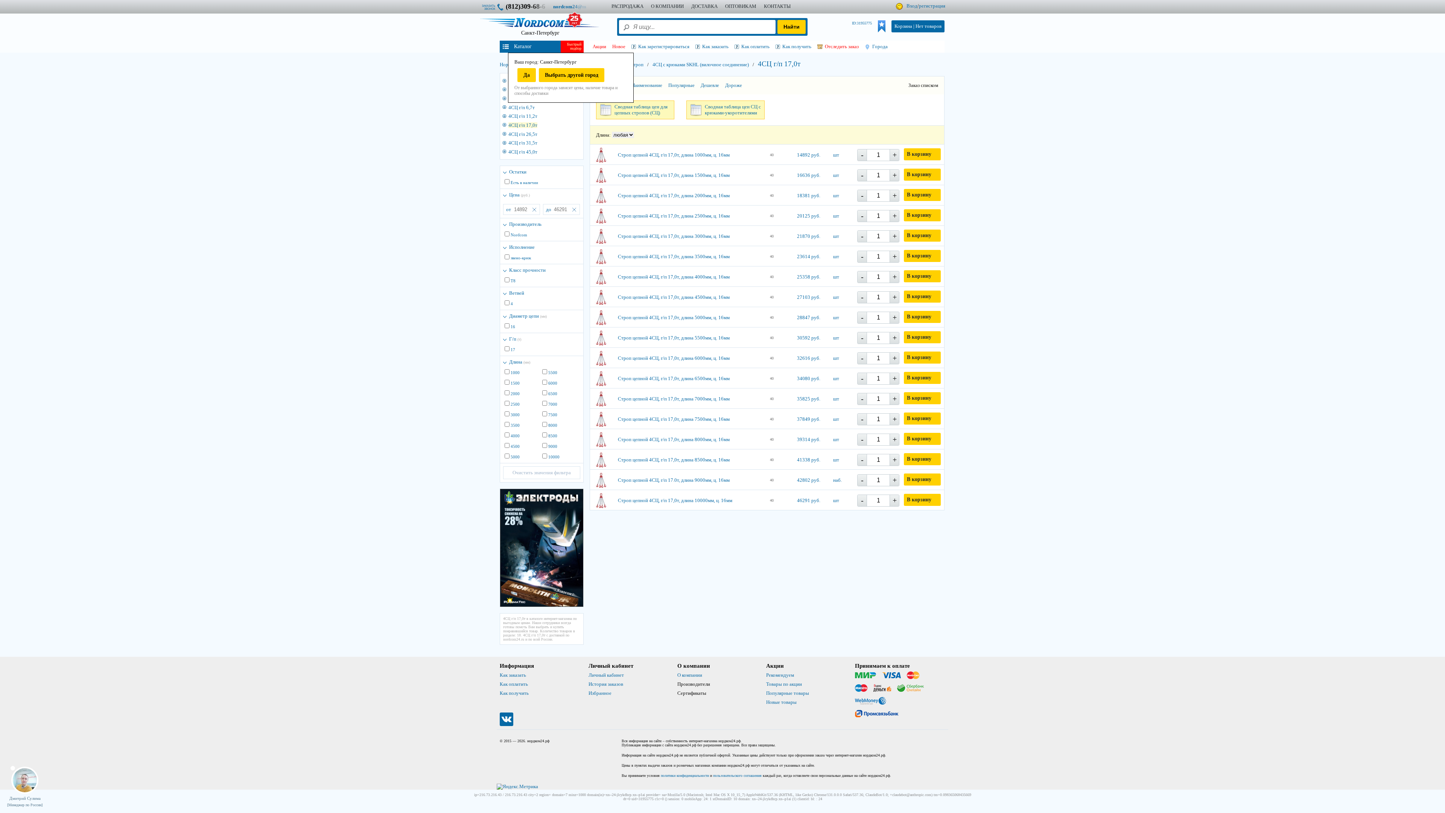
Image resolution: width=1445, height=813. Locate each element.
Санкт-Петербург (540, 33)
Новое (618, 46)
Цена (519, 195)
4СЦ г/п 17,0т (522, 125)
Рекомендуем (780, 675)
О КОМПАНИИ (667, 6)
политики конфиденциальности (685, 775)
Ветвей (516, 293)
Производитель (525, 224)
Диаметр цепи (528, 316)
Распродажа (627, 6)
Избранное (600, 693)
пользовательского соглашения (737, 775)
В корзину (919, 154)
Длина (519, 362)
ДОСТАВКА (704, 6)
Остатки (517, 172)
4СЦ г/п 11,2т (522, 116)
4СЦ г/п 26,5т (522, 134)
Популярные (681, 85)
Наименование (646, 85)
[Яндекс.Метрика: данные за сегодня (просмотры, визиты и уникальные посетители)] (517, 787)
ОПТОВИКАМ (740, 6)
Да (526, 75)
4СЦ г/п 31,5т (522, 143)
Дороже (733, 85)
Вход (912, 6)
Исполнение (522, 247)
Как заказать (513, 675)
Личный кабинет (606, 675)
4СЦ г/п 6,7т (521, 107)
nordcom (575, 6)
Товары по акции (784, 684)
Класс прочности (527, 270)
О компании (689, 675)
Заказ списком (923, 85)
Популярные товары (787, 693)
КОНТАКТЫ (777, 6)
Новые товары (781, 702)
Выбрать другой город (571, 75)
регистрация (932, 6)
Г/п (515, 339)
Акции (599, 46)
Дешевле (710, 85)
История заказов (606, 684)
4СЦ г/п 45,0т (522, 152)
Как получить (514, 693)
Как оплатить (514, 684)
